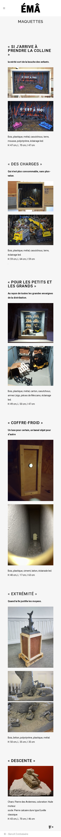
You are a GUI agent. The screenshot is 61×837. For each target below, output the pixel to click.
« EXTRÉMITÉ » (22, 594)
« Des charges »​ (25, 164)
